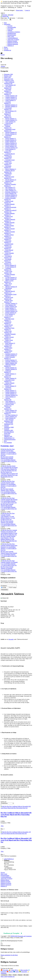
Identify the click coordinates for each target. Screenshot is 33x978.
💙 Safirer (16, 971)
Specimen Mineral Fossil (9, 432)
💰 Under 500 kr (13, 970)
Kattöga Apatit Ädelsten (8, 201)
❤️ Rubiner (10, 971)
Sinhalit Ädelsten (10, 367)
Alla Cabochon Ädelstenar (9, 420)
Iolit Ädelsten (9, 187)
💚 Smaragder (23, 971)
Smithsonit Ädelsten (7, 371)
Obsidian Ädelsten (10, 303)
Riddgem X (10, 45)
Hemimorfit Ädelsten (8, 174)
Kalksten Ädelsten (10, 195)
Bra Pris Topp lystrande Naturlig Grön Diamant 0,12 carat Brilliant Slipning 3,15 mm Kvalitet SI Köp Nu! (9, 523)
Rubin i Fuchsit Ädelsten (9, 337)
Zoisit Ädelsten (9, 418)
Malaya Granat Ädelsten (8, 281)
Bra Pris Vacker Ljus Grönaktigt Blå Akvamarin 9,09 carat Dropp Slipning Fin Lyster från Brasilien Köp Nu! (9, 474)
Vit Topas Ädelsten (11, 415)
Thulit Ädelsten (10, 396)
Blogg (5, 47)
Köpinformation (11, 35)
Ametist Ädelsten (10, 95)
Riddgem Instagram (12, 44)
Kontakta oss (7, 50)
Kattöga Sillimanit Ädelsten (9, 220)
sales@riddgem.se (9, 859)
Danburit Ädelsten (7, 127)
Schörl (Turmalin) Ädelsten (9, 357)
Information (7, 24)
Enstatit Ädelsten (10, 140)
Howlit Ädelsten (10, 179)
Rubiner (8, 76)
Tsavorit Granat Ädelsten (9, 405)
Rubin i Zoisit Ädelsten (8, 340)
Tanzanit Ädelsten (11, 395)
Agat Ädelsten (10, 85)
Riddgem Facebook (12, 42)
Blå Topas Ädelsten (7, 116)
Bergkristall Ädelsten (8, 108)
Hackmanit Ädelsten (7, 166)
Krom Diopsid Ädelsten (8, 250)
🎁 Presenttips (5, 970)
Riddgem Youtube (12, 41)
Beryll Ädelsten (10, 111)
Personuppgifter (11, 27)
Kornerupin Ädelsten (8, 247)
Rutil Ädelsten (9, 343)
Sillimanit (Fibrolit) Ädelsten (10, 365)
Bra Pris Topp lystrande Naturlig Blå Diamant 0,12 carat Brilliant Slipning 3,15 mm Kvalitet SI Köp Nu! (9, 506)
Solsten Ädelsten (10, 378)
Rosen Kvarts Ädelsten (8, 325)
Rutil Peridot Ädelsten (8, 348)
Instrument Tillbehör (8, 435)
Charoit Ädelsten (10, 120)
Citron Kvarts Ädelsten (8, 123)
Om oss (6, 48)
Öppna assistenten (6, 955)
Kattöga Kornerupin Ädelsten (10, 208)
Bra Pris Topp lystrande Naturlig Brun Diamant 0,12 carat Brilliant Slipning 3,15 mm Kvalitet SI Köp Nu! (9, 459)
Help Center (10, 36)
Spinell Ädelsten (10, 386)
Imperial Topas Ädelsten (8, 182)
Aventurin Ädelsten (7, 102)
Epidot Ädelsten (10, 141)
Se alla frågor (14, 955)
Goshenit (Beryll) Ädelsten (9, 154)
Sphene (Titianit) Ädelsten (9, 383)
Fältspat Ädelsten (10, 144)
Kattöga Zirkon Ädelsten (9, 235)
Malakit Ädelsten (10, 279)
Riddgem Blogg (5, 880)
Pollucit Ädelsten (10, 309)
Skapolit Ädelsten (10, 369)
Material (20, 975)
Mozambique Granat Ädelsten (10, 295)
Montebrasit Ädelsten (8, 288)
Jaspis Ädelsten (10, 190)
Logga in (27, 10)
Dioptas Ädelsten (10, 134)
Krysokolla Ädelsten (7, 259)
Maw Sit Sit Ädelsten (8, 284)
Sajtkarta (9, 30)
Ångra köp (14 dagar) (13, 39)
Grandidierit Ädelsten (8, 157)
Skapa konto (19, 10)
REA (5, 441)
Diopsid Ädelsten (10, 132)
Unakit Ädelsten (10, 410)
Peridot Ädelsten (10, 306)
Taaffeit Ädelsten (10, 392)
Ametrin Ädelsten (10, 97)
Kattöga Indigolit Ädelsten (9, 204)
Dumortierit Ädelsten (8, 136)
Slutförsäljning (9, 438)
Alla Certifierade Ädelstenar (9, 82)
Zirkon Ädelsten (10, 416)
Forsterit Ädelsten (10, 147)
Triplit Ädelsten (10, 403)
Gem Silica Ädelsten (7, 151)
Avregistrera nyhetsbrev (13, 32)
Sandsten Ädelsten (10, 354)
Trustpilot (26, 933)
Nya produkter (8, 442)
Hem (5, 22)
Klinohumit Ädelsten (8, 238)
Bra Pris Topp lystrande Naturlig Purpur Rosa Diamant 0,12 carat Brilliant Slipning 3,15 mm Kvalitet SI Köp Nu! (9, 554)
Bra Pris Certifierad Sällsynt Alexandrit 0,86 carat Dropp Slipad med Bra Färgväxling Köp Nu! (16, 814)
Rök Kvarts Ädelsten (8, 331)
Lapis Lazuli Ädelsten (8, 272)
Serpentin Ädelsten (10, 361)
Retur (10, 975)
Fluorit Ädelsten (10, 146)
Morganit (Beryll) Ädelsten (9, 292)
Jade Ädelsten (9, 189)
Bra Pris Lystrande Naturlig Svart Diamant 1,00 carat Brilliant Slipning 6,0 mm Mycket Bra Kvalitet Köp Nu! (9, 539)
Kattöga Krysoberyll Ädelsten (10, 211)
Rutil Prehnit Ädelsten (8, 351)
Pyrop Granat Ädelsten (8, 316)
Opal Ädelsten (10, 305)
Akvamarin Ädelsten (7, 87)
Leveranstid (4, 975)
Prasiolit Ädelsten (10, 311)
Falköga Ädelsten (10, 143)
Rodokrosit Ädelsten (7, 322)
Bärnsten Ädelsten (10, 106)
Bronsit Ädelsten (10, 118)
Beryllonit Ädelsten (7, 113)
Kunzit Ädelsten (10, 265)
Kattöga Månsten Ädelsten (9, 214)
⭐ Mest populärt (23, 970)
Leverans (9, 25)
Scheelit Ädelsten (10, 355)
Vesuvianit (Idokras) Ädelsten (10, 412)
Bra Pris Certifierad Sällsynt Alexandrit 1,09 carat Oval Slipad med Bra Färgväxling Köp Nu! (16, 840)
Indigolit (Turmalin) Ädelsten (10, 185)
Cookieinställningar (12, 38)
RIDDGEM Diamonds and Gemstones (21, 936)
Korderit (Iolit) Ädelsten (8, 244)
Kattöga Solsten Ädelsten (9, 226)
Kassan (3, 54)
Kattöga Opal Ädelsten (8, 217)
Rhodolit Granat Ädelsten (9, 319)
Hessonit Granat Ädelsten (9, 177)
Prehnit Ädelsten (10, 312)
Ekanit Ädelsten (10, 138)
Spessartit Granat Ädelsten (9, 380)
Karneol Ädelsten (10, 196)
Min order (26, 975)
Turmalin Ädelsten (7, 408)
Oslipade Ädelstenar (9, 426)
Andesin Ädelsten (10, 98)
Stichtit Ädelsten (10, 390)
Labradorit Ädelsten (7, 269)
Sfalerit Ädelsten (10, 363)
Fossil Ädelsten (9, 149)
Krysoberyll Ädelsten (8, 256)
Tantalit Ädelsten (10, 393)
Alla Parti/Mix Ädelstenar (8, 423)
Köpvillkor (10, 29)
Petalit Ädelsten (10, 308)
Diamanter (8, 74)
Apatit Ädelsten (10, 100)
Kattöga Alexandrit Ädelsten (10, 198)
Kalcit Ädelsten (10, 193)
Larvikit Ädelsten (10, 277)
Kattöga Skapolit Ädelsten (9, 223)
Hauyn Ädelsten (10, 169)
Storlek (14, 975)
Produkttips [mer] (7, 446)
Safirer (7, 77)
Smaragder (8, 79)
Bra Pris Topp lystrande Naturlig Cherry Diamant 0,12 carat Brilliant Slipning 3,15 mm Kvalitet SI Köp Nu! (9, 491)
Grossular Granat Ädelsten (9, 160)
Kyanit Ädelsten (10, 267)
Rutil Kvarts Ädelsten (8, 345)
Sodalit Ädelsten (10, 373)
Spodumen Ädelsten (7, 388)
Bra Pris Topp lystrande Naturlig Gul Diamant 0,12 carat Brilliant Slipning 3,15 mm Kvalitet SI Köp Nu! (9, 569)
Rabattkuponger (11, 33)
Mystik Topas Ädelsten (8, 301)
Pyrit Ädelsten (9, 314)
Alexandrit (11, 639)
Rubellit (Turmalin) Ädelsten (10, 334)
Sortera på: (3, 801)
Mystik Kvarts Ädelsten (8, 298)
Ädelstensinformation (9, 439)
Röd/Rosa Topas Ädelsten (9, 328)
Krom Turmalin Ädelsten (9, 253)
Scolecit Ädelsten (10, 360)
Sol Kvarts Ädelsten (7, 376)
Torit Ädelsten (9, 401)
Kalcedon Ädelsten (11, 192)
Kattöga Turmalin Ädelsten (9, 232)
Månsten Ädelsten (10, 286)
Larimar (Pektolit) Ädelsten (9, 275)
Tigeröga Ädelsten (7, 398)
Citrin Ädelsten (9, 121)
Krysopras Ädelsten (7, 263)
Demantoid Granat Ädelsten (9, 130)
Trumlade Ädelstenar (8, 429)
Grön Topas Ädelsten (8, 163)
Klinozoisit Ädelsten (7, 241)
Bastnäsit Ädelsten (10, 105)
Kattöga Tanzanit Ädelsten (9, 229)
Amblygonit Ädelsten (8, 93)
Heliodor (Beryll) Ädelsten (9, 171)
